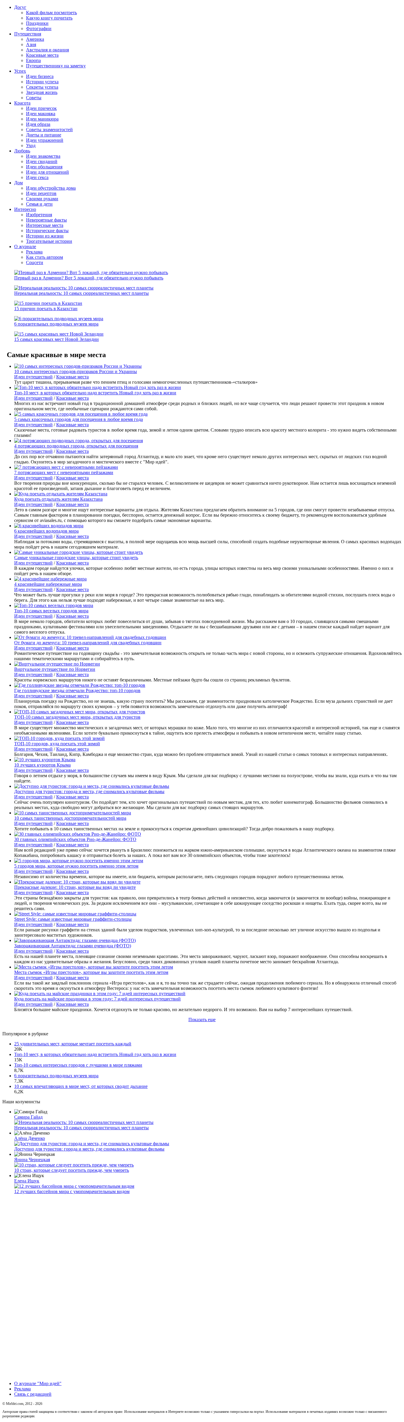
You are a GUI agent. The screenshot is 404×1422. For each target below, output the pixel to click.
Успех (20, 71)
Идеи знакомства (43, 156)
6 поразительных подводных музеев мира (56, 323)
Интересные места (44, 225)
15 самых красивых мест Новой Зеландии (56, 339)
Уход (30, 145)
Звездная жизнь (41, 92)
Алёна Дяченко (29, 1138)
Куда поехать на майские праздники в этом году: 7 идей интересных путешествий (97, 998)
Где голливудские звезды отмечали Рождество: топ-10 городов (77, 690)
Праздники (37, 23)
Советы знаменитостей (49, 129)
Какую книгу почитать (49, 17)
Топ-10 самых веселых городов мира (51, 610)
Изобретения (39, 214)
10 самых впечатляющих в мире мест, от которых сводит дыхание (81, 1086)
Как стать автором (44, 257)
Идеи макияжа (40, 113)
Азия (31, 44)
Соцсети (34, 262)
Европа (33, 60)
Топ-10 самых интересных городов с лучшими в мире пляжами (78, 1065)
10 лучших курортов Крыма (42, 764)
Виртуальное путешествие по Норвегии (54, 669)
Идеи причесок (41, 108)
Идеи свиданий (41, 161)
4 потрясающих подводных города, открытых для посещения (76, 445)
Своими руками (42, 198)
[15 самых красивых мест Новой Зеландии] (59, 333)
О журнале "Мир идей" (38, 1383)
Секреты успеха (42, 87)
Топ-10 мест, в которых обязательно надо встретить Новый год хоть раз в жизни (95, 392)
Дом (18, 182)
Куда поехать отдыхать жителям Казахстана (58, 499)
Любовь (22, 150)
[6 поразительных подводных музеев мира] (58, 318)
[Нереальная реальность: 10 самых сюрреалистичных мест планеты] (83, 287)
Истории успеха (42, 81)
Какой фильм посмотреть (51, 12)
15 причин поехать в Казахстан (45, 308)
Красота (22, 102)
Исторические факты (47, 230)
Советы (33, 97)
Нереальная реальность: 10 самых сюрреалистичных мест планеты (81, 293)
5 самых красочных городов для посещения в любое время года (78, 419)
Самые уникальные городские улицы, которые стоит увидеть (76, 557)
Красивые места (42, 55)
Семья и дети (39, 203)
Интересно (25, 209)
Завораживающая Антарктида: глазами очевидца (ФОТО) (72, 945)
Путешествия (27, 33)
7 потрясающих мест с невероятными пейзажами (63, 472)
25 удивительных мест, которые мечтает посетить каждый (72, 1043)
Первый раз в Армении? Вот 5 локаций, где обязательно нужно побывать (88, 277)
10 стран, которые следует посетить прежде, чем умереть (71, 1170)
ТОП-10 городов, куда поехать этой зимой (57, 743)
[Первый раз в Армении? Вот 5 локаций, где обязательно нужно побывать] (91, 272)
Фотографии (38, 28)
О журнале (25, 246)
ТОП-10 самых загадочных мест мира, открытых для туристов (77, 717)
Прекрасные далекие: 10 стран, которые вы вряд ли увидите (75, 887)
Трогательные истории (49, 241)
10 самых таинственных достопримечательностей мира (70, 818)
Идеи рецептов (41, 193)
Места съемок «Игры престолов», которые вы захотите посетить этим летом (91, 972)
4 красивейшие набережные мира (48, 584)
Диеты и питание (43, 134)
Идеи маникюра (42, 118)
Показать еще (202, 1019)
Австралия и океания (47, 49)
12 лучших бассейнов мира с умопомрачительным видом (72, 1191)
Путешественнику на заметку (56, 65)
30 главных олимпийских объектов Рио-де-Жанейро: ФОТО (75, 839)
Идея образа (38, 124)
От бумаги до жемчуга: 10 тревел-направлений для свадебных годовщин (87, 642)
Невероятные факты (46, 219)
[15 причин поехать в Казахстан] (48, 303)
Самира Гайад (28, 1117)
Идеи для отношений (47, 172)
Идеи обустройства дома (51, 188)
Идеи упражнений (44, 140)
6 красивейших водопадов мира (46, 530)
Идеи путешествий (33, 376)
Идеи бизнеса (40, 76)
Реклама (34, 251)
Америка (35, 39)
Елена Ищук (26, 1180)
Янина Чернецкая (32, 1159)
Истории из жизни (45, 235)
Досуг (20, 7)
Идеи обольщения (44, 166)
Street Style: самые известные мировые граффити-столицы (73, 919)
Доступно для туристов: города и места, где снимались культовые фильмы (89, 791)
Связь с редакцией (32, 1394)
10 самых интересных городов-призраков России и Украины (75, 371)
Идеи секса (37, 177)
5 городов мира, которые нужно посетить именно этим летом (76, 865)
